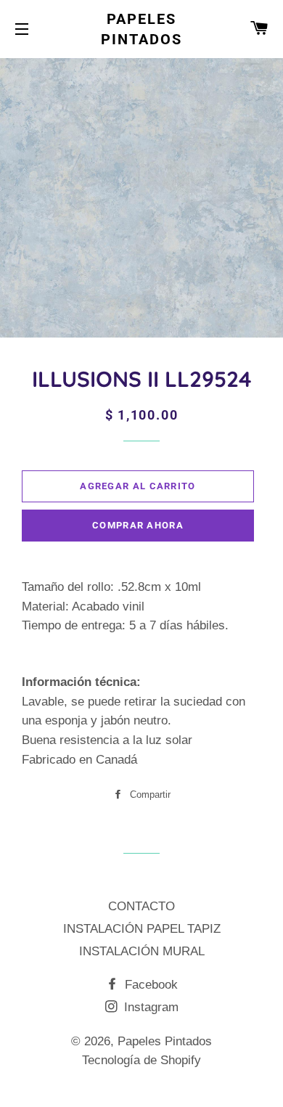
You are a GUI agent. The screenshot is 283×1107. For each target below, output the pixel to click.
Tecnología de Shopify (141, 1060)
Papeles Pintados (141, 29)
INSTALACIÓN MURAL (142, 951)
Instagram (149, 1007)
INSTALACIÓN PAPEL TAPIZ (142, 929)
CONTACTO (141, 906)
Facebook (149, 985)
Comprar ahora (138, 525)
